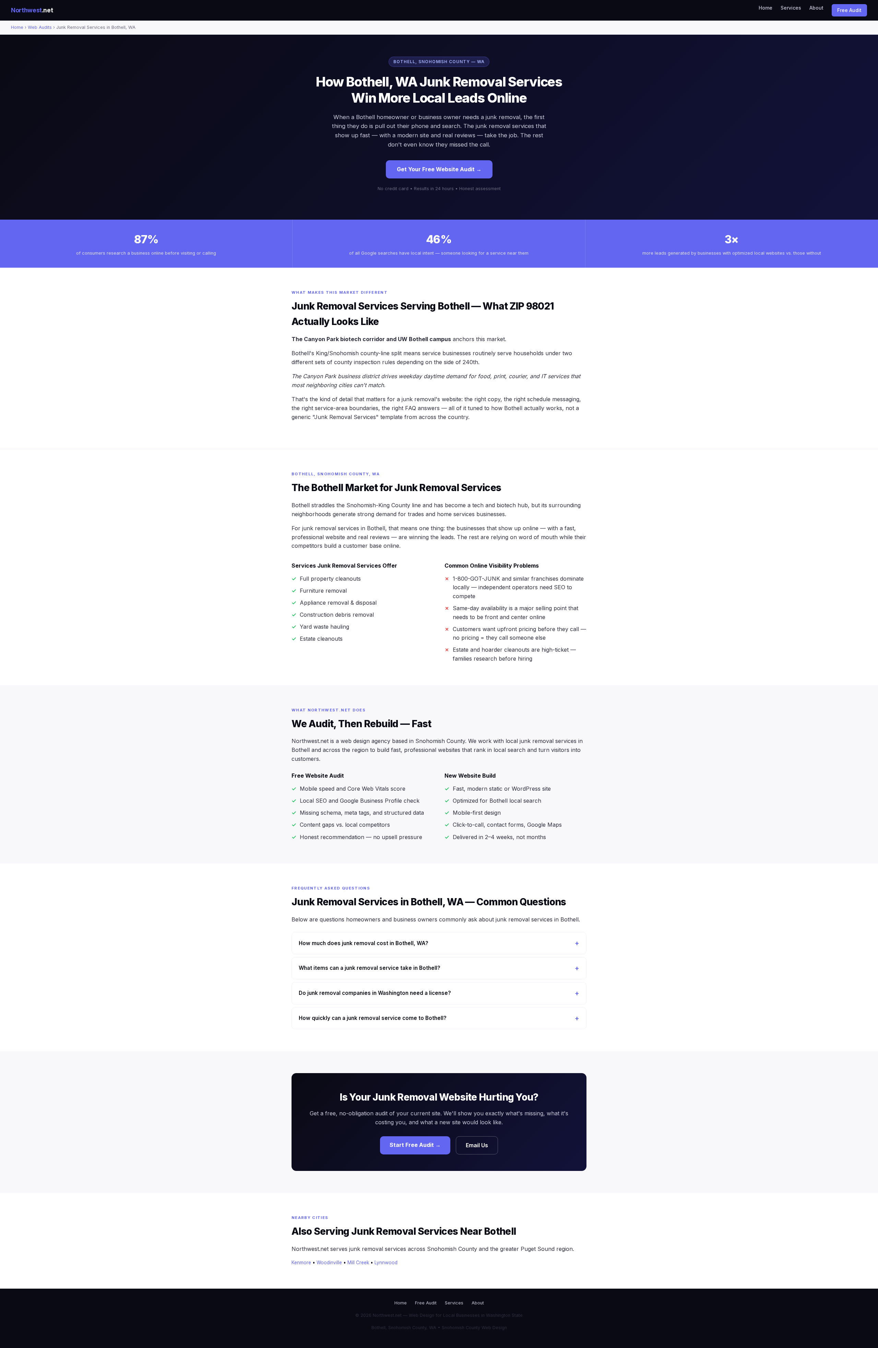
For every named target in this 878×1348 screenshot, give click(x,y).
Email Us (477, 1145)
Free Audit (849, 10)
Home (765, 8)
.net (32, 10)
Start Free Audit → (415, 1144)
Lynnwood (386, 1262)
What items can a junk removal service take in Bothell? (369, 968)
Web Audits (40, 27)
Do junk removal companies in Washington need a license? (375, 993)
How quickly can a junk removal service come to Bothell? (373, 1018)
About (816, 8)
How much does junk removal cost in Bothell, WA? (363, 943)
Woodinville (329, 1262)
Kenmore (301, 1262)
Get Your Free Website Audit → (439, 169)
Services (791, 8)
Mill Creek (358, 1262)
